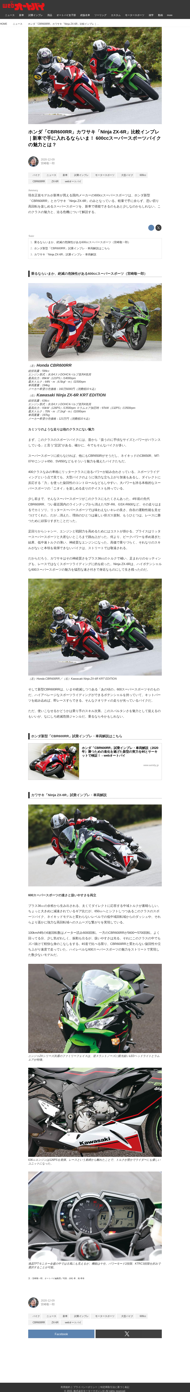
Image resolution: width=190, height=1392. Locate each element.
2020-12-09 (48, 159)
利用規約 (65, 1387)
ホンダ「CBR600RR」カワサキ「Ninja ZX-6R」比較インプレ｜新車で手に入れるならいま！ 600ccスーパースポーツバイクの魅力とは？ (94, 138)
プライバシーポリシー (85, 1387)
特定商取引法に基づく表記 (114, 1387)
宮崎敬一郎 (48, 163)
